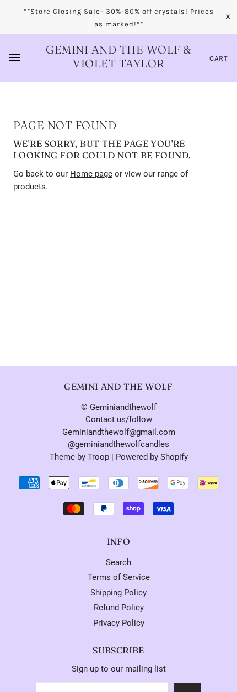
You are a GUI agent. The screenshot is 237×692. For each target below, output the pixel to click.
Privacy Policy (118, 623)
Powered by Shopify (152, 457)
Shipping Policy (118, 593)
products (29, 186)
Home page (91, 174)
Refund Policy (119, 608)
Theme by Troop (79, 457)
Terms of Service (119, 577)
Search (118, 562)
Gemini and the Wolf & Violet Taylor (118, 56)
